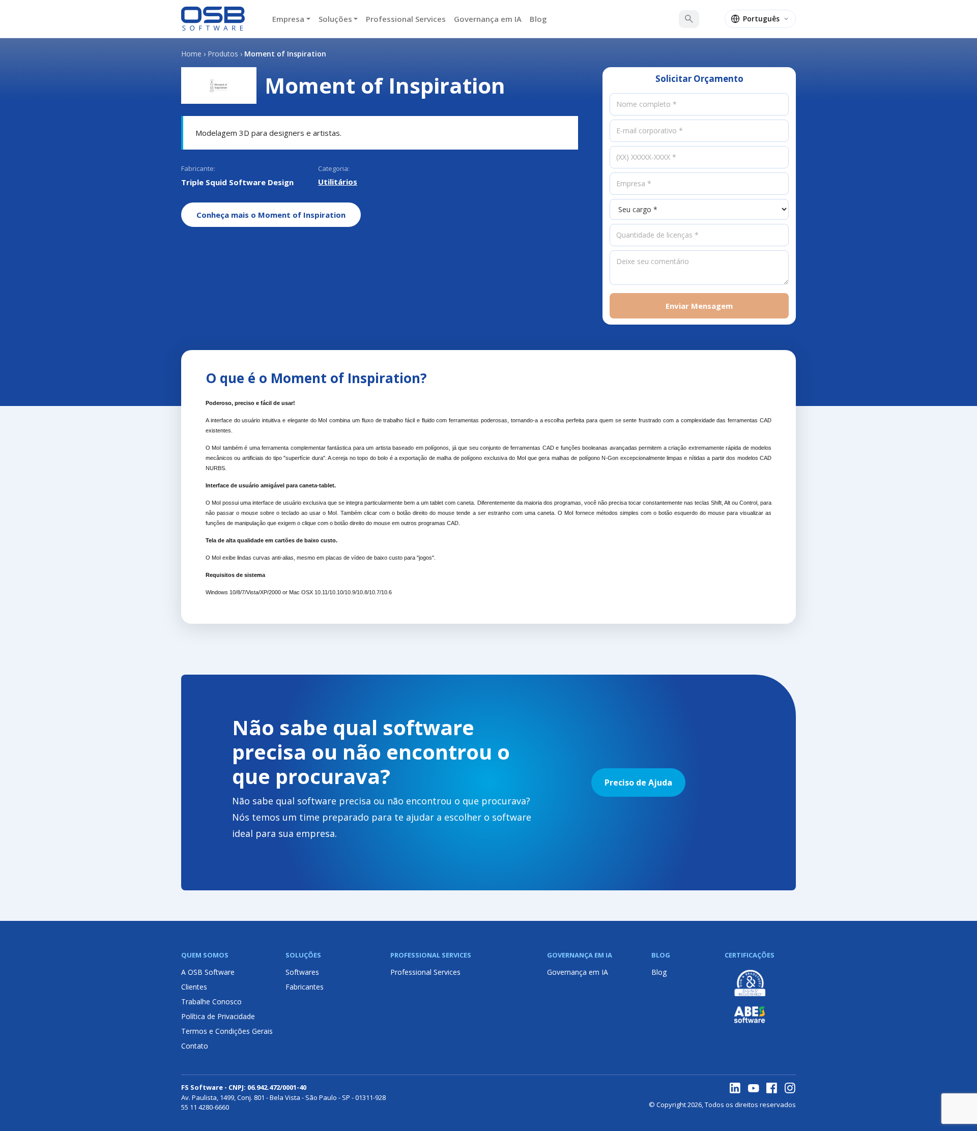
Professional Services (406, 19)
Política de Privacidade (218, 1016)
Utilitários (337, 182)
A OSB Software (208, 972)
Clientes (194, 987)
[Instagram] (790, 1088)
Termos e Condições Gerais (227, 1031)
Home (191, 54)
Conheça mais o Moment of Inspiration (271, 215)
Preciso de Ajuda (638, 782)
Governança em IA (488, 19)
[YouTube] (753, 1088)
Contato (194, 1046)
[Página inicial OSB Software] (213, 19)
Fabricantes (304, 987)
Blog (538, 19)
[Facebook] (772, 1088)
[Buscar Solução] (689, 19)
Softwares (302, 972)
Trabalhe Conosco (211, 1001)
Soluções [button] (335, 19)
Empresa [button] (288, 19)
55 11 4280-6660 (205, 1107)
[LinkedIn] (735, 1088)
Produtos (223, 54)
